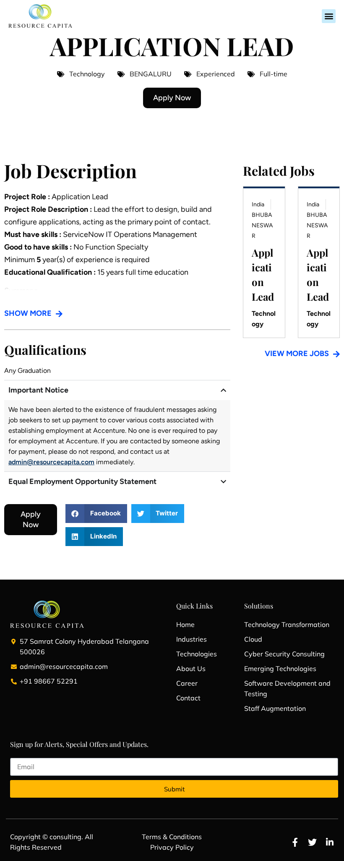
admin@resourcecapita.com (51, 462)
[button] (329, 16)
